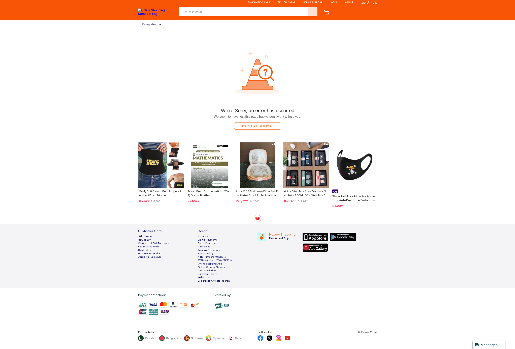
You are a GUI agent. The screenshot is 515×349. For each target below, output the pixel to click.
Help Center (145, 236)
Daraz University (207, 274)
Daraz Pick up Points (149, 257)
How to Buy (144, 240)
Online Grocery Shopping (212, 267)
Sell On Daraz (286, 2)
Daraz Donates (206, 243)
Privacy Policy (205, 253)
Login (333, 2)
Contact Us (144, 250)
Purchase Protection (149, 253)
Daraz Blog (204, 246)
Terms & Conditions (209, 250)
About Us (203, 236)
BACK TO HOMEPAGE (257, 126)
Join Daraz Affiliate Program (214, 281)
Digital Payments (207, 240)
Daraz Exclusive (207, 270)
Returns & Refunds (148, 246)
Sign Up (349, 2)
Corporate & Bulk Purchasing (154, 243)
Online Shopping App (210, 264)
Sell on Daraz (205, 277)
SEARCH (312, 11)
